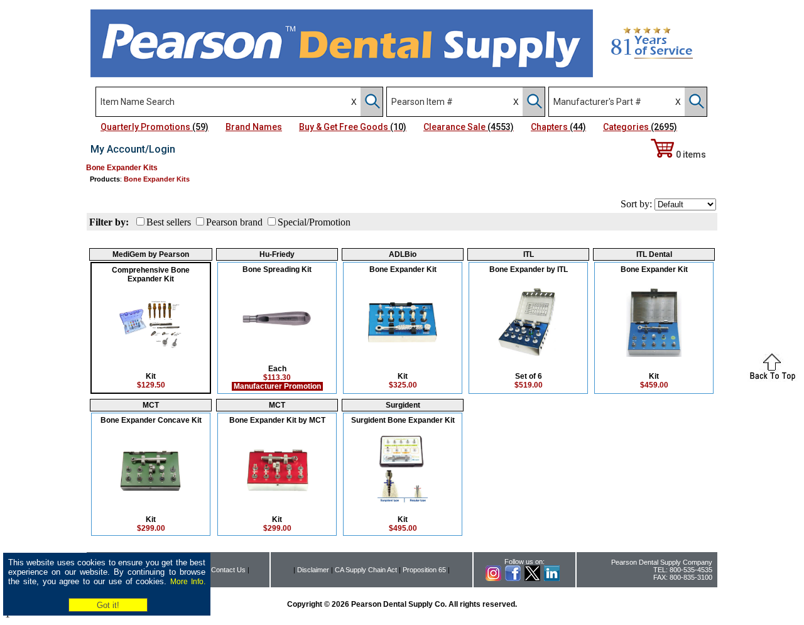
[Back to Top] (772, 378)
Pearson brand (234, 222)
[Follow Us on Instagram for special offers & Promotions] (493, 578)
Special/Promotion (314, 222)
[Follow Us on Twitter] (532, 578)
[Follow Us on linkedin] (552, 578)
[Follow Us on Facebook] (513, 578)
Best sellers (168, 222)
